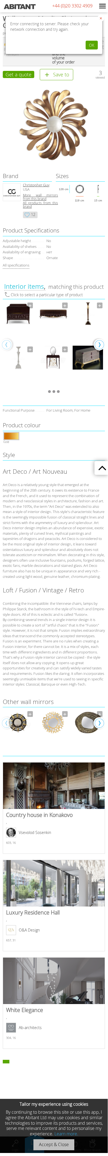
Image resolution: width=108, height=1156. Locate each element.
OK (91, 45)
